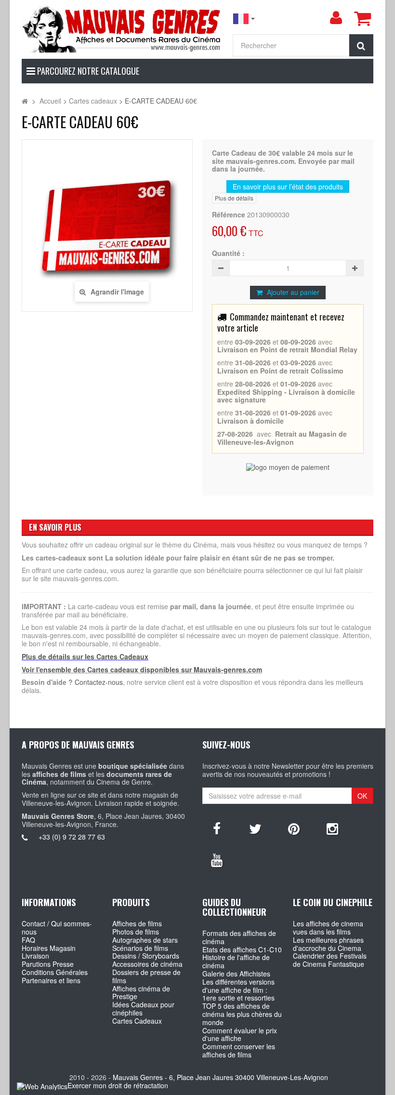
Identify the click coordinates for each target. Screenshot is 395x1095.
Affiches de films (137, 923)
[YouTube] (216, 859)
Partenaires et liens (51, 980)
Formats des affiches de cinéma (239, 937)
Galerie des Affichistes (236, 973)
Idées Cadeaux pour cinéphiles (143, 1008)
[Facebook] (216, 828)
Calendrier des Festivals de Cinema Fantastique (330, 960)
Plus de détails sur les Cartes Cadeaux (85, 656)
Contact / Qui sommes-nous (57, 927)
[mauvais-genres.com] (122, 29)
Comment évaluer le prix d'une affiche (239, 1034)
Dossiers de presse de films (146, 976)
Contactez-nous (99, 682)
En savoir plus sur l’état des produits (288, 186)
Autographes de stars (145, 940)
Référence (228, 215)
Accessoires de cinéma (147, 964)
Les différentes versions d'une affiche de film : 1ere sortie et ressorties (238, 990)
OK (362, 796)
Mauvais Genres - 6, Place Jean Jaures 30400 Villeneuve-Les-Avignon (220, 1077)
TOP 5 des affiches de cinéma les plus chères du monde (242, 1014)
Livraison (35, 956)
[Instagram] (332, 828)
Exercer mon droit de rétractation (117, 1085)
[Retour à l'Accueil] (25, 101)
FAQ (28, 940)
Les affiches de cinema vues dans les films (328, 927)
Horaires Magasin (49, 948)
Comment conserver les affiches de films (238, 1050)
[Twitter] (255, 828)
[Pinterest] (293, 828)
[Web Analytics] (42, 1086)
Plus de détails (234, 198)
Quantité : (228, 253)
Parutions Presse (48, 964)
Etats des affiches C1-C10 (242, 949)
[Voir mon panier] (362, 18)
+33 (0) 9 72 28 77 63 (72, 836)
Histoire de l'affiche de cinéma (236, 961)
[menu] (335, 17)
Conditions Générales (55, 972)
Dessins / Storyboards (145, 956)
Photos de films (135, 931)
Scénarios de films (140, 948)
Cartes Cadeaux (137, 1021)
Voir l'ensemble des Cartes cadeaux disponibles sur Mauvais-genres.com (142, 669)
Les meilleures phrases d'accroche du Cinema (328, 944)
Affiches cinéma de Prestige (141, 993)
